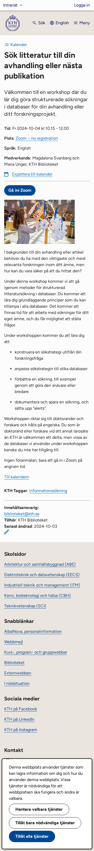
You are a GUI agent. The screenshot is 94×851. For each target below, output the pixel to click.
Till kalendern (16, 476)
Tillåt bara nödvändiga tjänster (45, 822)
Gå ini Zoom (19, 190)
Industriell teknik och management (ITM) (42, 585)
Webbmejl (13, 641)
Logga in (82, 5)
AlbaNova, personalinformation (33, 631)
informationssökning (48, 490)
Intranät (10, 5)
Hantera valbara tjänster (39, 809)
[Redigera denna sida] (6, 532)
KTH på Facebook (20, 708)
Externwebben (17, 673)
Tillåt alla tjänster (32, 836)
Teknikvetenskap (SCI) (25, 605)
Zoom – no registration (37, 138)
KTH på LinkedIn (19, 719)
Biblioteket (14, 662)
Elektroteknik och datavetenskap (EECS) (42, 574)
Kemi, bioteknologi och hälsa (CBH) (37, 595)
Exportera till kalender (32, 174)
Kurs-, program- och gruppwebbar (35, 652)
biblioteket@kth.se (21, 513)
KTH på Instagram (20, 729)
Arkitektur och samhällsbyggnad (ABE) (40, 564)
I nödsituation (17, 683)
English (62, 22)
